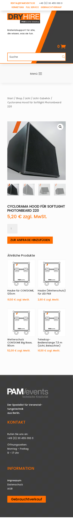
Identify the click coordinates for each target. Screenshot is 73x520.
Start (10, 98)
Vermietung (17, 7)
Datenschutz (15, 484)
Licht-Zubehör (41, 98)
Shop (19, 98)
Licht (27, 98)
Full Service (32, 7)
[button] (60, 127)
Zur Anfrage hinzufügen (30, 240)
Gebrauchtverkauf (51, 7)
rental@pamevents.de (23, 3)
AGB (10, 488)
